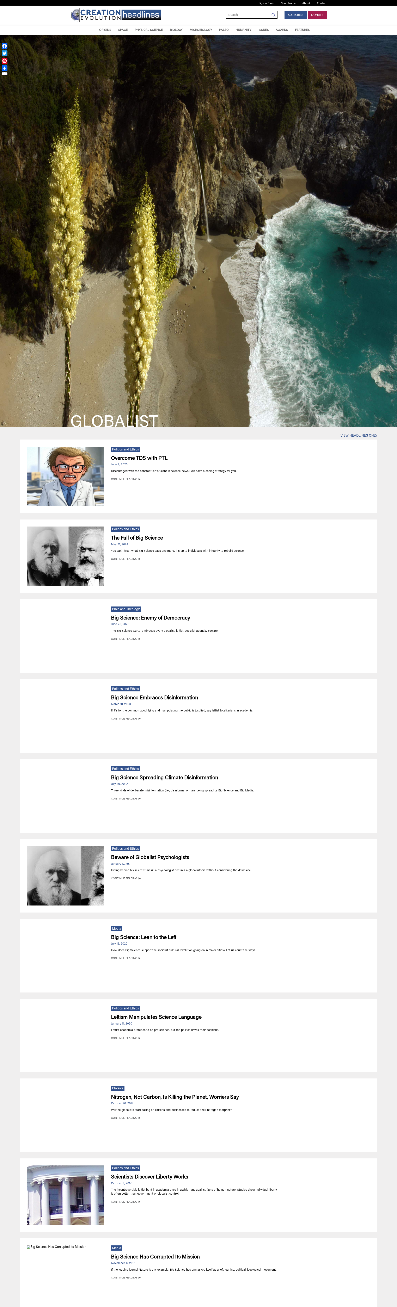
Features (302, 30)
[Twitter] (4, 53)
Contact (322, 3)
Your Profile (288, 3)
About (306, 3)
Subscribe (295, 15)
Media (116, 929)
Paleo (224, 30)
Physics (117, 1088)
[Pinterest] (4, 60)
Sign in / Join (266, 3)
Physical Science (149, 30)
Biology (176, 30)
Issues (263, 30)
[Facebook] (4, 46)
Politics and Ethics (125, 449)
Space (123, 30)
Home (89, 29)
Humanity (243, 30)
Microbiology (201, 30)
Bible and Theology (126, 609)
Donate (317, 15)
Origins (105, 30)
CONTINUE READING (124, 479)
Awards (282, 30)
